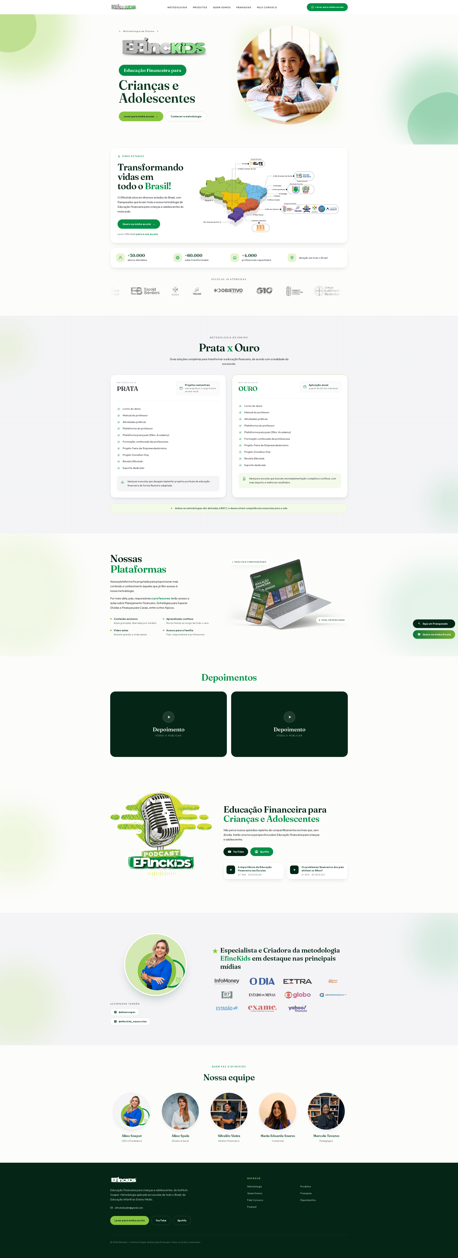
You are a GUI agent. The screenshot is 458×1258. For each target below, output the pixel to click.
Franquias (243, 7)
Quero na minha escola (139, 224)
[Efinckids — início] (124, 7)
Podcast (252, 1206)
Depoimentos (308, 1200)
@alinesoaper (127, 1012)
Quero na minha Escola (437, 634)
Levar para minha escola (329, 7)
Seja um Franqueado (435, 623)
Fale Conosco (267, 7)
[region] (229, 79)
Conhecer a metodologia (186, 116)
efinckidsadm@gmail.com (129, 1207)
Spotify (264, 851)
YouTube (238, 851)
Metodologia (177, 7)
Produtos (200, 7)
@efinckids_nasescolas (133, 1021)
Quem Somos (222, 7)
